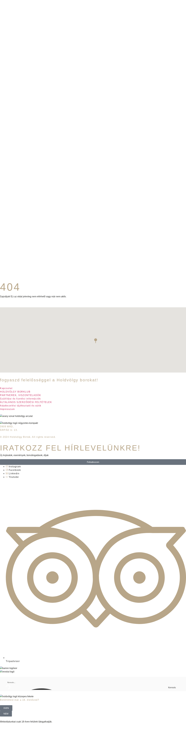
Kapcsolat (6, 388)
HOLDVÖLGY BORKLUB (15, 392)
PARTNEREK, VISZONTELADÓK (20, 395)
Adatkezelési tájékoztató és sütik (20, 405)
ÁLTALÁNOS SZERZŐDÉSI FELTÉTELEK (26, 402)
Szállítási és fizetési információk (20, 398)
